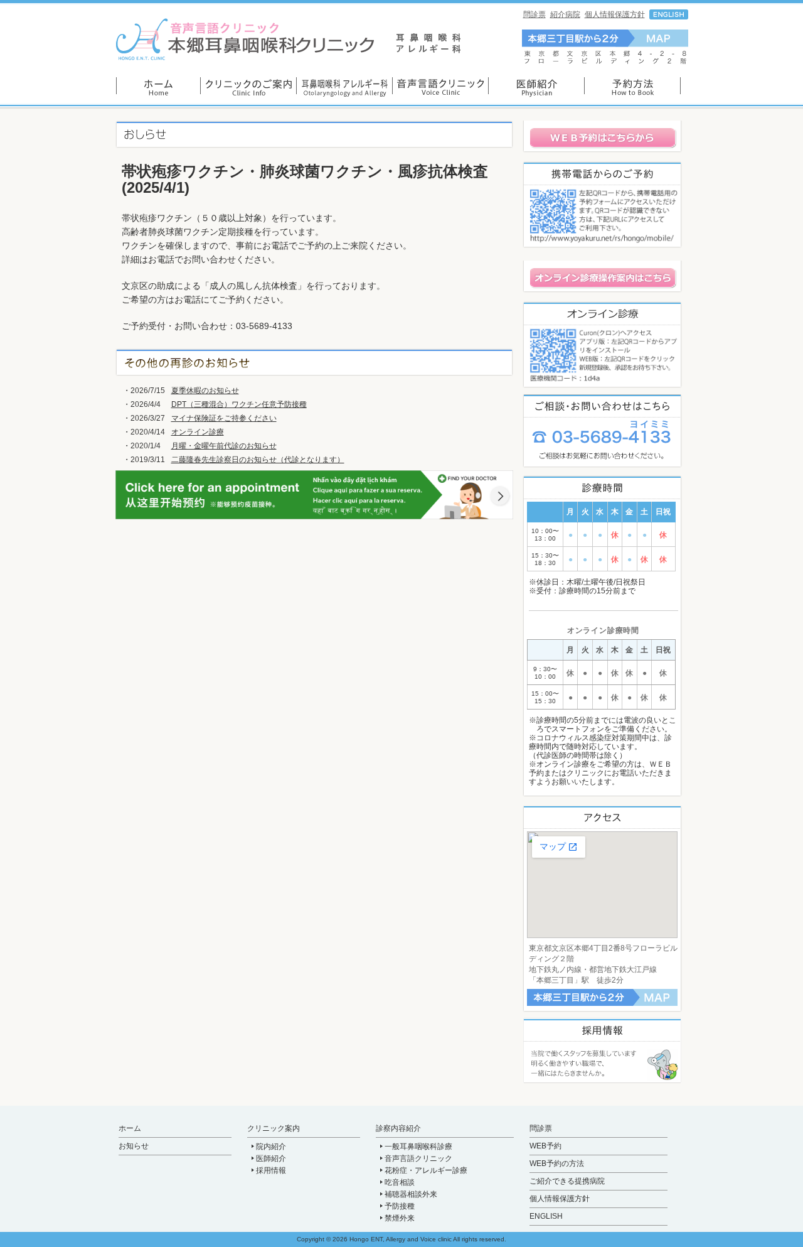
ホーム (130, 1128)
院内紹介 (271, 1146)
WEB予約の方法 (556, 1163)
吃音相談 (400, 1182)
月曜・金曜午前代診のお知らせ (224, 445)
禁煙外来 (400, 1218)
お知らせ (134, 1146)
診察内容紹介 (398, 1128)
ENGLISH (546, 1216)
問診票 (534, 14)
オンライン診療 (197, 432)
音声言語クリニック (418, 1158)
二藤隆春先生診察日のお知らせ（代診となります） (257, 459)
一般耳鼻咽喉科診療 (418, 1146)
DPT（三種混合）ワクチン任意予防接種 (239, 404)
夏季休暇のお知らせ (205, 390)
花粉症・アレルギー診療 (426, 1170)
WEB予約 (545, 1146)
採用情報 (271, 1170)
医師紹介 (271, 1158)
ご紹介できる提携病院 (567, 1181)
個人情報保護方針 (615, 14)
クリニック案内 (273, 1128)
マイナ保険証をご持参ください (224, 418)
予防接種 (400, 1206)
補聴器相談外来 (411, 1194)
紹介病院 (565, 14)
